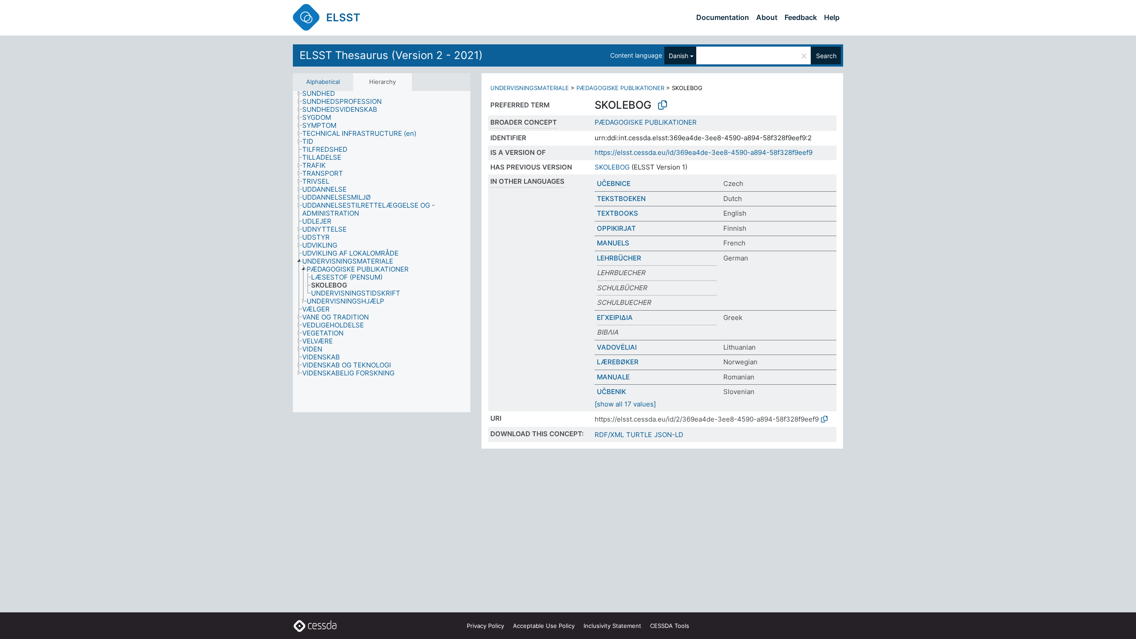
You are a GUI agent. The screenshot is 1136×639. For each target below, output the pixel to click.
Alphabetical (323, 81)
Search (826, 55)
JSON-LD (668, 434)
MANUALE (613, 377)
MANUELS (613, 243)
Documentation (722, 17)
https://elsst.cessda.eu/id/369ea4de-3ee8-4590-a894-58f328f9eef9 (704, 152)
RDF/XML (609, 434)
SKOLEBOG (612, 167)
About (766, 17)
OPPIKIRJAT (616, 228)
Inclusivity (612, 625)
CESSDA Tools (669, 625)
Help (832, 17)
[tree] (381, 252)
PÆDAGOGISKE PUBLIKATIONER (620, 87)
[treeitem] (322, 94)
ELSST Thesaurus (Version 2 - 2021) (391, 55)
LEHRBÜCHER (619, 258)
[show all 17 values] (625, 404)
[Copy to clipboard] (662, 105)
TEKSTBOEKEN (621, 198)
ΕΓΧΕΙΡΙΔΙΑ (615, 317)
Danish (678, 55)
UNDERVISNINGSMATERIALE (529, 87)
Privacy (485, 625)
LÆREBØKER (618, 362)
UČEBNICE (614, 183)
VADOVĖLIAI (617, 347)
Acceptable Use (544, 625)
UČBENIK (611, 391)
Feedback (801, 17)
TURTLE (639, 434)
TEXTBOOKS (617, 213)
